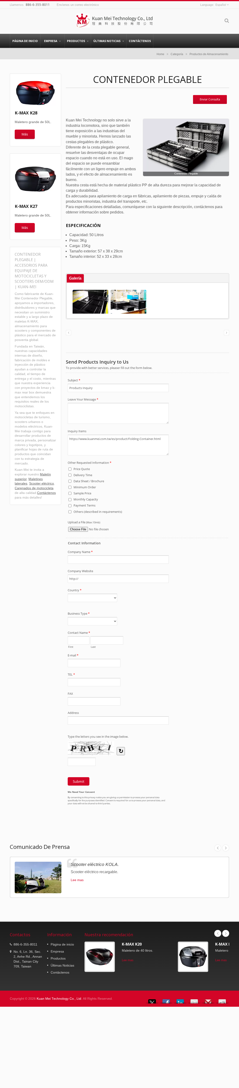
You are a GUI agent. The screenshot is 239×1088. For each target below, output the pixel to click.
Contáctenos (140, 41)
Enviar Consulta (210, 99)
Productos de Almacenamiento (209, 54)
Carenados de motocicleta (34, 488)
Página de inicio (25, 41)
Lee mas (77, 880)
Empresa (51, 41)
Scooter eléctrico (41, 483)
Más (24, 134)
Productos (76, 41)
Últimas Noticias (107, 41)
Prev (217, 847)
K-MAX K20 (132, 944)
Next (225, 847)
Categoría (177, 54)
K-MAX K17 (225, 944)
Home (160, 54)
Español (220, 5)
